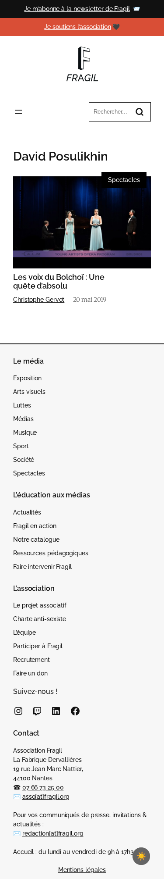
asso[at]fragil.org (46, 796)
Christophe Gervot (38, 299)
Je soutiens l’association (77, 26)
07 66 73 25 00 (43, 787)
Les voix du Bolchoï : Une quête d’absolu (59, 281)
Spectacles (124, 179)
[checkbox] (141, 856)
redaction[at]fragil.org (53, 833)
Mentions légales (82, 869)
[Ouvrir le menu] (18, 112)
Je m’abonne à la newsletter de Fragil (76, 8)
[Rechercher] (140, 112)
